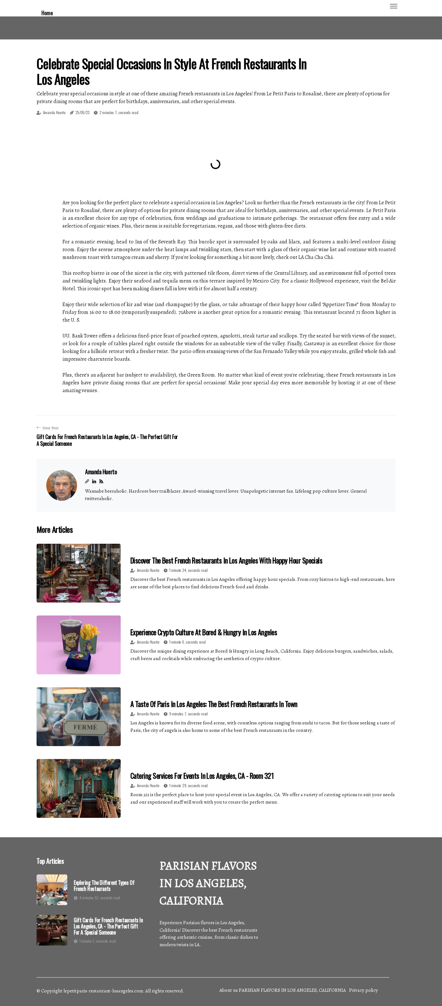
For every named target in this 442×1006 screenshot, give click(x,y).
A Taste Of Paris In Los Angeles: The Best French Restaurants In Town (213, 704)
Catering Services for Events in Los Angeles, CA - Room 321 (202, 775)
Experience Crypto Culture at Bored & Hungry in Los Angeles (203, 632)
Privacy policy (363, 990)
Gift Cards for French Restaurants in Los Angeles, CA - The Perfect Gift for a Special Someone (108, 926)
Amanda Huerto (54, 112)
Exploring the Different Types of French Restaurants (104, 886)
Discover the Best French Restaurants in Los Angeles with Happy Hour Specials (226, 560)
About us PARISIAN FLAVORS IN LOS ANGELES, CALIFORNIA (282, 990)
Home (47, 13)
